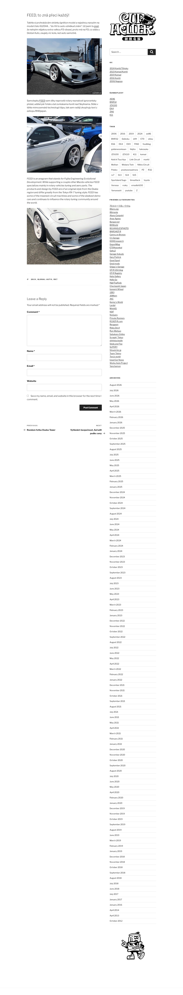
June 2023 (114, 588)
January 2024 (116, 551)
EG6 (113, 144)
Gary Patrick (115, 257)
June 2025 (114, 460)
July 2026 (114, 390)
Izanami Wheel (116, 289)
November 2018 (117, 862)
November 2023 (117, 562)
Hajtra (133, 149)
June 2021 (114, 717)
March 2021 (115, 733)
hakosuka (143, 149)
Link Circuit (135, 159)
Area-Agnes (115, 218)
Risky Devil (115, 328)
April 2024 (114, 535)
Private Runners (117, 318)
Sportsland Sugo (118, 180)
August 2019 (116, 830)
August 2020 (116, 771)
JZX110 (125, 154)
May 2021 (114, 722)
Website (31, 381)
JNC (112, 299)
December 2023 (117, 556)
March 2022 (115, 669)
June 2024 (114, 524)
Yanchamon (115, 366)
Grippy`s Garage (117, 266)
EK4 (112, 108)
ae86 (148, 133)
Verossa (115, 185)
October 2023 (116, 567)
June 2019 (114, 835)
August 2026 (116, 385)
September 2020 (118, 765)
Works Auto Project (119, 363)
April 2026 (114, 406)
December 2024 (117, 492)
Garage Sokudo (117, 254)
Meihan (114, 164)
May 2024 (114, 529)
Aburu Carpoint (117, 215)
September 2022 (117, 637)
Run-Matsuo (115, 331)
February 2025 (116, 481)
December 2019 (117, 808)
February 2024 (116, 546)
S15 (134, 175)
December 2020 (117, 749)
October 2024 (116, 503)
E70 (142, 139)
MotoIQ (113, 308)
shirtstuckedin (116, 340)
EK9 (129, 144)
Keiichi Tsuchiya (118, 159)
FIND (136, 144)
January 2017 (116, 899)
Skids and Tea (116, 344)
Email (31, 366)
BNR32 (113, 102)
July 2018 (114, 883)
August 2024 (116, 513)
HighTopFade (116, 283)
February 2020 (116, 797)
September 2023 (117, 572)
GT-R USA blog (116, 270)
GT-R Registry (116, 273)
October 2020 (116, 760)
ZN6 (112, 111)
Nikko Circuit (143, 164)
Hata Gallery (115, 276)
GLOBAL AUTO (44, 279)
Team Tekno (115, 353)
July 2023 (114, 583)
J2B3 (112, 292)
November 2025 (117, 433)
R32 (150, 170)
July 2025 (114, 454)
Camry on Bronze (118, 234)
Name (31, 351)
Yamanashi (116, 190)
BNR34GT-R (115, 231)
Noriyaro (114, 315)
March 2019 (115, 840)
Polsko (114, 170)
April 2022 (114, 663)
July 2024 (114, 519)
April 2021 (114, 728)
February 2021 (116, 738)
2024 (139, 133)
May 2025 (114, 465)
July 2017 (114, 894)
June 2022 (114, 653)
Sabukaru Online (117, 334)
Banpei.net (115, 222)
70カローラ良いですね (120, 206)
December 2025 (117, 428)
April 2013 (114, 915)
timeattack (135, 180)
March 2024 (115, 540)
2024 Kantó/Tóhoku (119, 68)
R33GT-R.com (116, 321)
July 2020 (114, 776)
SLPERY (114, 347)
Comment (33, 312)
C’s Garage (115, 238)
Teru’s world (115, 356)
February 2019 (116, 846)
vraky (125, 185)
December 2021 (117, 685)
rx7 (56, 279)
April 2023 (114, 599)
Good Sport (115, 260)
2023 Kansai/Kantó (119, 71)
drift (135, 139)
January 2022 (116, 680)
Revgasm (114, 324)
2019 (33, 279)
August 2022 (116, 642)
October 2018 (116, 867)
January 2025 (116, 487)
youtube (129, 190)
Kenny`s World (116, 302)
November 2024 (117, 497)
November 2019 (117, 813)
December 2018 (117, 856)
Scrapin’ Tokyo (116, 337)
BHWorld (114, 225)
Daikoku (125, 139)
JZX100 (113, 105)
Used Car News (117, 360)
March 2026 (115, 411)
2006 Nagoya (116, 81)
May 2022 (114, 658)
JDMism (113, 295)
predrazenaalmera (129, 170)
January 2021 (116, 744)
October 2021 (116, 696)
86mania (114, 212)
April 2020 (114, 792)
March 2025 (115, 476)
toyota (147, 180)
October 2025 (116, 438)
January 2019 (116, 851)
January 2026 (116, 422)
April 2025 (114, 470)
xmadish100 (137, 185)
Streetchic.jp (115, 350)
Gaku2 (113, 250)
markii (146, 159)
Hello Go (113, 279)
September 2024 (117, 508)
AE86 (112, 99)
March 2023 (115, 604)
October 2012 (116, 921)
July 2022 (114, 647)
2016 (122, 133)
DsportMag (115, 244)
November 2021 (117, 690)
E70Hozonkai (116, 247)
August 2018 (116, 878)
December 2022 (117, 620)
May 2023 (114, 594)
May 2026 (114, 401)
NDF (112, 311)
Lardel (112, 305)
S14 (127, 175)
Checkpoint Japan (118, 286)
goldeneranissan (118, 149)
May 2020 (114, 787)
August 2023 (116, 578)
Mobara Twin (128, 164)
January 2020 (116, 803)
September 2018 (117, 872)
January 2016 (116, 905)
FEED (42, 100)
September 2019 (117, 824)
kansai (143, 154)
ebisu (150, 139)
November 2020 (117, 754)
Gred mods (115, 263)
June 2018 (114, 889)
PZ (143, 170)
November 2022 (117, 626)
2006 (114, 133)
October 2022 (116, 631)
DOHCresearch (117, 241)
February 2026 (116, 417)
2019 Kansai (115, 75)
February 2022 (116, 674)
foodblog (147, 144)
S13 (120, 175)
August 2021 (115, 706)
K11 (111, 115)
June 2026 (114, 395)
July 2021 (114, 712)
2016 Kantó (115, 78)
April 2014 (114, 910)
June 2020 (115, 781)
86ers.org (114, 209)
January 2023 (116, 615)
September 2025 (117, 444)
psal (96, 26)
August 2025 (116, 449)
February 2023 (116, 610)
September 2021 (117, 701)
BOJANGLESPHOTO (119, 228)
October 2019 (116, 819)
